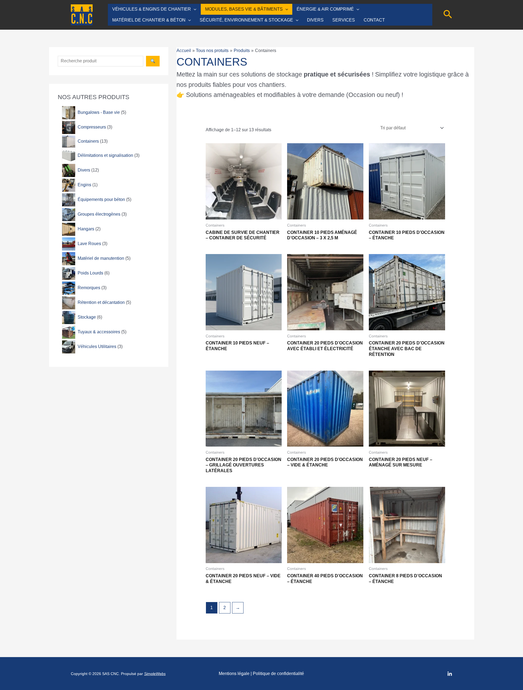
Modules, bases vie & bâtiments (244, 9)
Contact (374, 20)
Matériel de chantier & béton (149, 20)
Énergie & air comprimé (325, 9)
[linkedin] (449, 673)
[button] (193, 9)
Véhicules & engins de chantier (151, 9)
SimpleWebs (155, 673)
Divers (315, 20)
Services (343, 20)
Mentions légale (234, 673)
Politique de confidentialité (278, 673)
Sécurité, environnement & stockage (246, 20)
